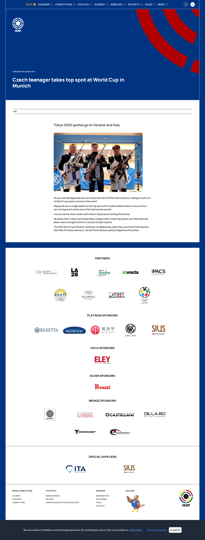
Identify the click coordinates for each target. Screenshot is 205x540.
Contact (100, 506)
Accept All (175, 530)
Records (50, 499)
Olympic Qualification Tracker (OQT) (62, 502)
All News (16, 496)
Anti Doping (101, 499)
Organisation (102, 496)
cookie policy (135, 530)
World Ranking (53, 496)
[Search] (186, 4)
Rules (98, 502)
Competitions (18, 502)
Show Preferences (157, 530)
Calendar (16, 499)
